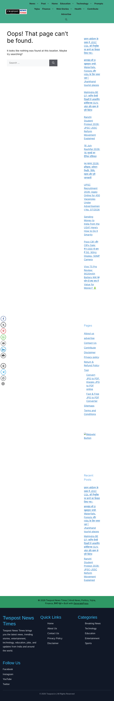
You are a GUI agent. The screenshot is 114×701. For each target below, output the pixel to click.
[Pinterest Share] (3, 331)
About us (89, 333)
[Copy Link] (3, 378)
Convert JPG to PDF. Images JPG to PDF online (93, 382)
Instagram (8, 674)
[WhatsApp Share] (3, 337)
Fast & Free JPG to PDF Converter (92, 397)
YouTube (7, 679)
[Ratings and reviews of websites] (92, 438)
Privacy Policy (54, 638)
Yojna (37, 9)
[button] (66, 19)
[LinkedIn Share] (3, 349)
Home (55, 3)
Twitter (6, 684)
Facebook (8, 669)
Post (43, 3)
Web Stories (62, 9)
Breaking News (93, 623)
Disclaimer (90, 352)
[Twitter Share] (3, 324)
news (32, 3)
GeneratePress (81, 603)
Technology (82, 3)
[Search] (53, 63)
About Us (52, 628)
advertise (66, 14)
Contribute (92, 9)
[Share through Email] (3, 343)
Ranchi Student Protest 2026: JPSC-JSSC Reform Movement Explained (91, 569)
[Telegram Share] (3, 372)
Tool (86, 370)
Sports (88, 643)
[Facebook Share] (3, 318)
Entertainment (92, 638)
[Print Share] (3, 355)
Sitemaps (89, 405)
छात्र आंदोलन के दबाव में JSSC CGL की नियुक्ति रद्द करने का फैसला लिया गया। (92, 494)
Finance (46, 9)
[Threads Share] (3, 366)
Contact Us (90, 343)
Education (65, 3)
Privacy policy (91, 357)
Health (78, 9)
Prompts (98, 3)
